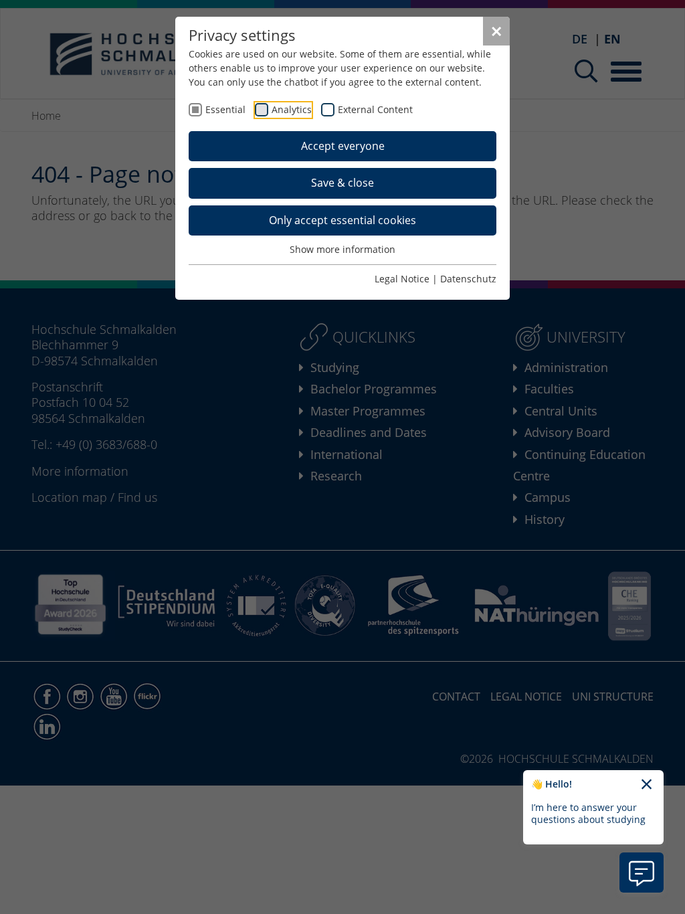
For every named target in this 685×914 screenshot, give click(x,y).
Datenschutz (468, 278)
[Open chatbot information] (641, 872)
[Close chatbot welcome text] (647, 784)
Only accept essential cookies (342, 220)
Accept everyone (343, 146)
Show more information (342, 249)
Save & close (342, 182)
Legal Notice (402, 278)
